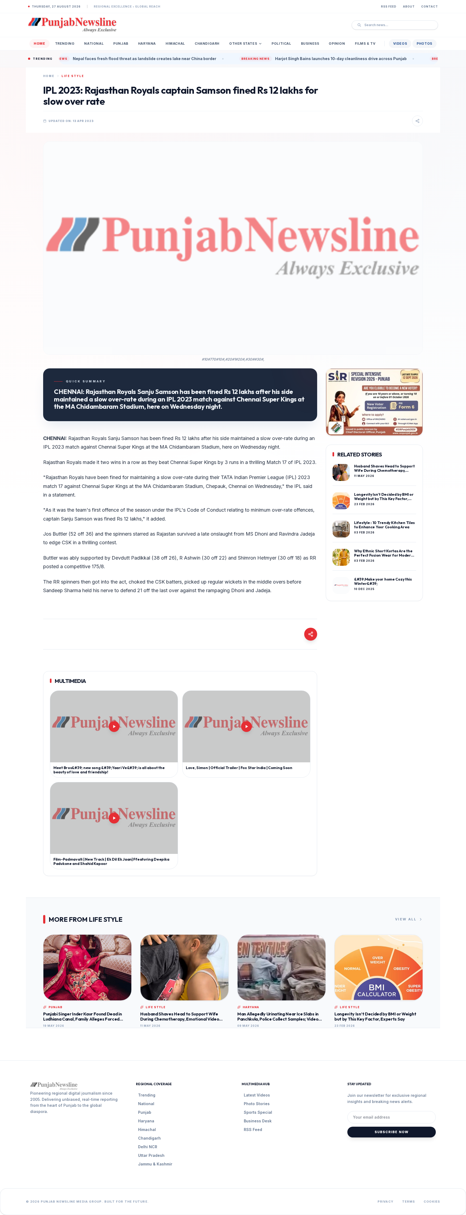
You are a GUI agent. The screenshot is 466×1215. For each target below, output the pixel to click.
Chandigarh (207, 43)
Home (39, 43)
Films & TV (365, 43)
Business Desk (258, 1121)
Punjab (120, 43)
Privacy (385, 1201)
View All (405, 919)
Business (310, 43)
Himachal (175, 43)
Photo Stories (257, 1103)
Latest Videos (257, 1095)
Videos (400, 43)
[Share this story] (417, 121)
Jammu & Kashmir (155, 1164)
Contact (429, 6)
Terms (408, 1201)
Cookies (432, 1201)
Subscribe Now (392, 1132)
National (94, 43)
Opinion (337, 43)
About (409, 6)
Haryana (147, 43)
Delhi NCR (147, 1146)
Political (281, 43)
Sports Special (258, 1112)
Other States (243, 43)
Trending (65, 43)
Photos (424, 43)
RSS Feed (388, 6)
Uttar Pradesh (151, 1155)
